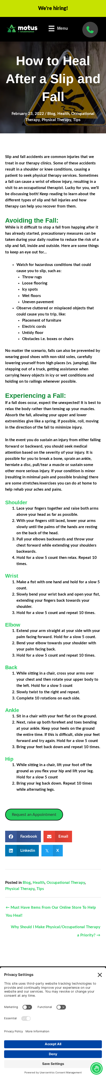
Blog (51, 114)
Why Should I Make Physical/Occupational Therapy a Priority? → (55, 928)
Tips (77, 120)
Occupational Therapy (66, 883)
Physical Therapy (56, 120)
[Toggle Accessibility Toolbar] (96, 1068)
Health (63, 114)
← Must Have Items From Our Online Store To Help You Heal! (51, 909)
